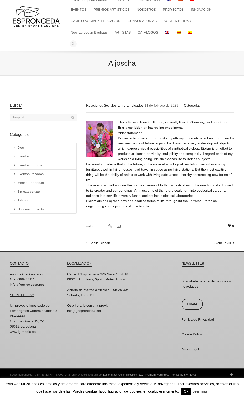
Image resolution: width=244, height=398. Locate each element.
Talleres (23, 200)
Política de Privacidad (198, 319)
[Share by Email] (118, 226)
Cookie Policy (192, 334)
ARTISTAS (123, 32)
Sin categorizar (28, 191)
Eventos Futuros (29, 165)
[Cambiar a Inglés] (167, 32)
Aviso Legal (190, 349)
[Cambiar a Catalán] (179, 32)
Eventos (23, 156)
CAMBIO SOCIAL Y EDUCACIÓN (96, 21)
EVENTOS (78, 9)
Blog (20, 147)
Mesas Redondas (30, 183)
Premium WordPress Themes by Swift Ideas (171, 374)
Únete (192, 304)
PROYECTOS (173, 9)
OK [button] (186, 391)
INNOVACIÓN (201, 9)
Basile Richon (100, 243)
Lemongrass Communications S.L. (123, 374)
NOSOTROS (146, 9)
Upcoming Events (30, 209)
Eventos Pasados (30, 174)
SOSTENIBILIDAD (177, 21)
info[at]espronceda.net (27, 284)
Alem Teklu (222, 243)
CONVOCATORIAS (142, 21)
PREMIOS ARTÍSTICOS (112, 9)
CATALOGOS (148, 32)
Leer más (200, 391)
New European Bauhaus (89, 32)
